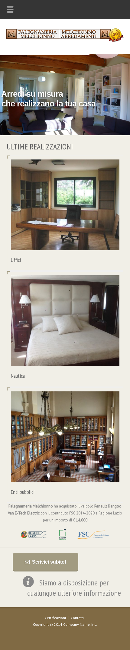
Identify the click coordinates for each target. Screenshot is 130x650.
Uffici (16, 259)
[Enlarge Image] (65, 166)
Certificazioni (55, 617)
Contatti (77, 617)
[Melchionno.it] (65, 40)
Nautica (18, 375)
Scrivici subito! (49, 562)
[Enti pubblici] (65, 474)
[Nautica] (65, 358)
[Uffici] (65, 242)
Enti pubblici (22, 491)
